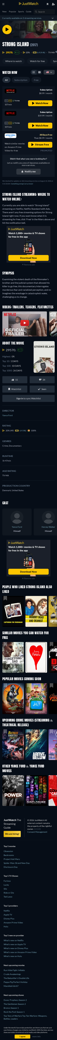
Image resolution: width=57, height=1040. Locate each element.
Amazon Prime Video (13, 922)
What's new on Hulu (13, 956)
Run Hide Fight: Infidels (14, 970)
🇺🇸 (47, 72)
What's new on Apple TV (15, 944)
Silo (5, 889)
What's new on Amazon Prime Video (20, 952)
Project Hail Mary (12, 859)
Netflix (7, 910)
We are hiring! (12, 834)
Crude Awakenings (12, 974)
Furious (7, 881)
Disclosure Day (11, 867)
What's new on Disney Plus (16, 948)
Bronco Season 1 (11, 1008)
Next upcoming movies (14, 965)
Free (36, 80)
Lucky (6, 885)
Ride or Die (9, 892)
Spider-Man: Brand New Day (17, 863)
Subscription (20, 80)
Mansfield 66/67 (11, 986)
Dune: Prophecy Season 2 (15, 1000)
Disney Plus (9, 918)
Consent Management (37, 832)
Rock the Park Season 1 (14, 1012)
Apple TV (8, 914)
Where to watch (13, 61)
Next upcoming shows (14, 995)
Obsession (8, 851)
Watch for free (37, 61)
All (6, 80)
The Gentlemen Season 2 (15, 1004)
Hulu (6, 926)
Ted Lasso (8, 896)
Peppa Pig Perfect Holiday (15, 982)
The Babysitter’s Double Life (16, 978)
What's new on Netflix (14, 940)
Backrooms (9, 855)
